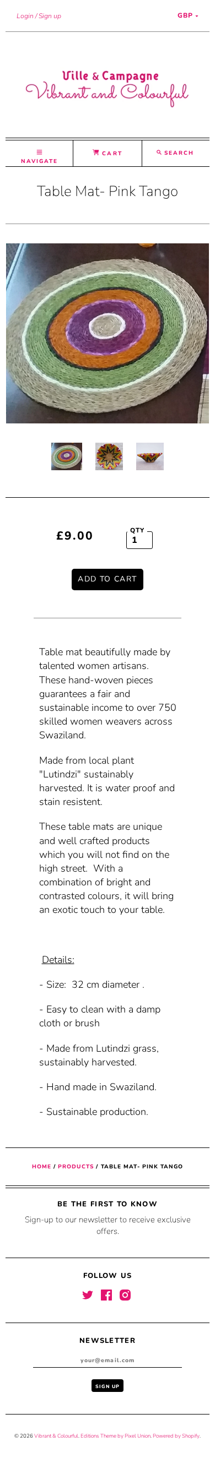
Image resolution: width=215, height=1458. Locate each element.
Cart (110, 153)
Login (25, 16)
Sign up (50, 16)
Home (41, 1167)
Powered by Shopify (176, 1435)
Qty (137, 530)
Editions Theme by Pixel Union (115, 1435)
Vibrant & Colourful (56, 1435)
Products (76, 1167)
